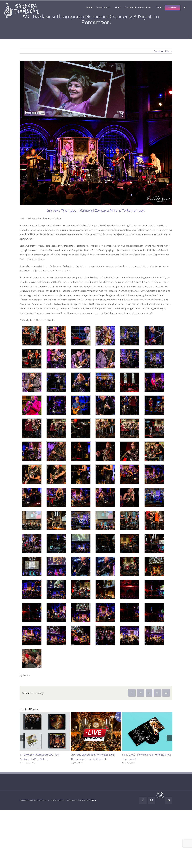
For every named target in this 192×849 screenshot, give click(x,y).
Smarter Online (90, 800)
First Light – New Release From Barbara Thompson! (142, 731)
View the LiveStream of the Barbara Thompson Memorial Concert (91, 731)
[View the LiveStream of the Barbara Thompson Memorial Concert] (96, 731)
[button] (22, 738)
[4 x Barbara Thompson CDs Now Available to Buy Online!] (45, 731)
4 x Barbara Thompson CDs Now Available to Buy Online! (40, 731)
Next (167, 51)
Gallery (50, 731)
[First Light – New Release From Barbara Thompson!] (147, 731)
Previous (158, 51)
